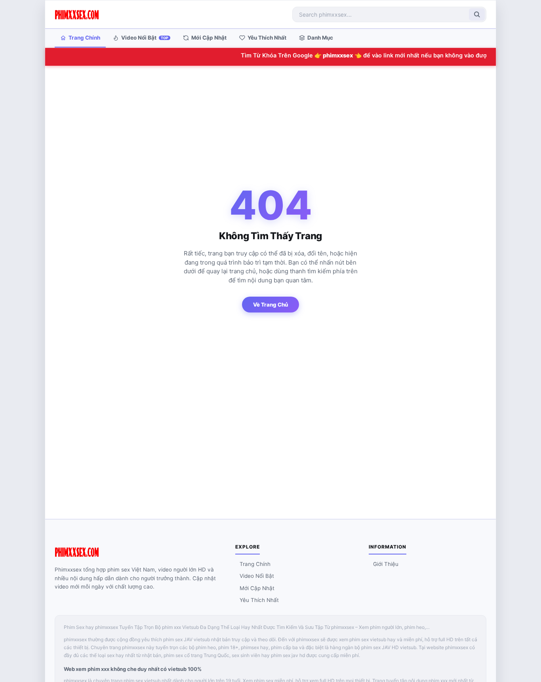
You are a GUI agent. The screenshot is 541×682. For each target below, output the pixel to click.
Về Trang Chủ (270, 304)
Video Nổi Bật (144, 37)
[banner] (77, 14)
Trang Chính (84, 37)
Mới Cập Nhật (209, 37)
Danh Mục (320, 37)
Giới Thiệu (385, 564)
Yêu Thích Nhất (267, 37)
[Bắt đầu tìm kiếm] (477, 14)
